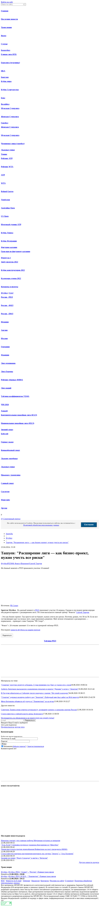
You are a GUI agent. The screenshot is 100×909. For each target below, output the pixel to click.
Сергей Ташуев (35, 563)
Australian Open (8, 208)
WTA (3, 183)
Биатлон (5, 77)
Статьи (4, 44)
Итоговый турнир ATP (11, 224)
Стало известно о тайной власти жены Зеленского (22, 714)
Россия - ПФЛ (7, 314)
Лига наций (6, 388)
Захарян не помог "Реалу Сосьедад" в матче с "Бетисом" (24, 858)
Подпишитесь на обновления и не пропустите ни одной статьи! (27, 718)
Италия (4, 338)
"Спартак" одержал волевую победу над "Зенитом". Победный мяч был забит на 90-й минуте (40, 697)
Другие (4, 508)
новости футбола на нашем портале (25, 630)
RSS (3, 881)
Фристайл (5, 500)
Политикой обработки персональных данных (41, 525)
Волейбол (5, 104)
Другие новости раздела (89, 862)
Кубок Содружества (10, 90)
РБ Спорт (14, 606)
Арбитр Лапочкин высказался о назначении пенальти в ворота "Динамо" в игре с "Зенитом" (39, 689)
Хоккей (4, 411)
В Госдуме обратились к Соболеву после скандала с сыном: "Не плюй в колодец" (35, 693)
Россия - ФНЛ (7, 305)
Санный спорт (7, 483)
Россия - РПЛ (7, 297)
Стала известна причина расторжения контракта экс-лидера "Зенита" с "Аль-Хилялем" (37, 854)
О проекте (69, 881)
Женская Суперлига (10, 117)
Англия (4, 330)
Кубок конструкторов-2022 (13, 270)
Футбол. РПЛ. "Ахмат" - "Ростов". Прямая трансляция (31, 872)
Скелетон (5, 492)
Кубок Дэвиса (7, 233)
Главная (4, 11)
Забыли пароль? (19, 746)
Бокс (3, 98)
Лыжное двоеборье (9, 458)
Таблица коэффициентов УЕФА (15, 396)
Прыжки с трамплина (10, 475)
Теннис (4, 154)
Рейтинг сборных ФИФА (12, 380)
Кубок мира (6, 81)
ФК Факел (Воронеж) (20, 563)
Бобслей (4, 434)
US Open (5, 216)
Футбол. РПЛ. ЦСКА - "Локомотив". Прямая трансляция (32, 876)
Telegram (26, 881)
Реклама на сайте (57, 881)
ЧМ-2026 (5, 405)
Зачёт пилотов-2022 (9, 262)
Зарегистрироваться (35, 746)
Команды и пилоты (9, 287)
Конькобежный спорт (10, 450)
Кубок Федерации (9, 241)
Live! (11, 293)
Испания (5, 322)
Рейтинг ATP (7, 158)
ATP (3, 175)
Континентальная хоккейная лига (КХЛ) (19, 415)
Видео (3, 36)
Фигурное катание (9, 247)
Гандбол (4, 123)
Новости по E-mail (13, 881)
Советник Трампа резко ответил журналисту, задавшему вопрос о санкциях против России (39, 710)
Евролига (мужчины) (10, 63)
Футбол (4, 293)
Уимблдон (5, 200)
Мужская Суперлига (10, 108)
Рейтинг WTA (7, 167)
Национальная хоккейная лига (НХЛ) (17, 423)
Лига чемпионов (8, 363)
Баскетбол (5, 50)
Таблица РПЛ (50, 641)
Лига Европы (7, 371)
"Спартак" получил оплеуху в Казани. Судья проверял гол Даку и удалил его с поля (36, 685)
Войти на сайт (7, 2)
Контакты (45, 881)
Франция (5, 355)
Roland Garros (7, 191)
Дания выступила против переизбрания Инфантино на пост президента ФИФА (34, 849)
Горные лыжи (7, 442)
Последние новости (9, 19)
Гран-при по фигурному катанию (15, 251)
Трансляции (6, 27)
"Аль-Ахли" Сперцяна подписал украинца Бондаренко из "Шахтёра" (30, 845)
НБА (3, 71)
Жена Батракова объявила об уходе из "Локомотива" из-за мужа (27, 701)
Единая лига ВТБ (9, 54)
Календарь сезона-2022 (11, 278)
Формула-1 (6, 258)
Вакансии (35, 881)
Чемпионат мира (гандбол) (13, 144)
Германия (5, 347)
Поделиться (7, 635)
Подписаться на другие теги (13, 727)
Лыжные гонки (8, 150)
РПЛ (9, 563)
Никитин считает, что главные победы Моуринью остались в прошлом (30, 840)
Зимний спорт (7, 430)
